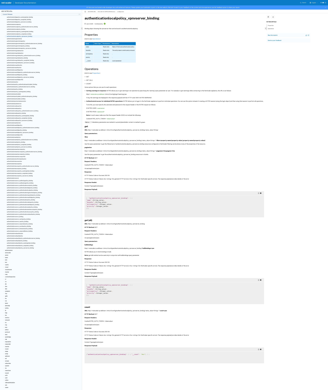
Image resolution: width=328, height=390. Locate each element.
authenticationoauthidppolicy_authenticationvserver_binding (23, 72)
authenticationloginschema (14, 38)
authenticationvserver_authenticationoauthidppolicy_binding (23, 197)
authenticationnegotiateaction (15, 50)
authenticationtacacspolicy (14, 163)
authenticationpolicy (12, 82)
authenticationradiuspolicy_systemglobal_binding (20, 115)
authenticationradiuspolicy (14, 108)
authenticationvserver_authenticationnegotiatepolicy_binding (23, 195)
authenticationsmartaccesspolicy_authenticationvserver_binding (24, 151)
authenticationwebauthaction (15, 233)
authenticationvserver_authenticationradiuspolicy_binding (22, 202)
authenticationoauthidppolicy (15, 70)
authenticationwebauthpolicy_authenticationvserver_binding (23, 238)
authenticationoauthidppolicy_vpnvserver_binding (20, 77)
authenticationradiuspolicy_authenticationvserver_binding (22, 111)
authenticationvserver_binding (15, 216)
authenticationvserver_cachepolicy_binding (18, 219)
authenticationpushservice (14, 103)
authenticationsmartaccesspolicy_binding (18, 154)
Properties (96, 73)
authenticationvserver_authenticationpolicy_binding (21, 200)
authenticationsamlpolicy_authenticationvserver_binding (22, 139)
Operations (96, 39)
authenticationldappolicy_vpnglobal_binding (19, 19)
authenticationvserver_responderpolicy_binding (20, 224)
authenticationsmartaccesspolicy (16, 149)
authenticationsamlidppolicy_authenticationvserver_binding (23, 127)
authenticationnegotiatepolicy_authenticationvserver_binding (23, 55)
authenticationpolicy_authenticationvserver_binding (21, 86)
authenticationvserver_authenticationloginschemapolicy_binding (24, 192)
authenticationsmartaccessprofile (16, 156)
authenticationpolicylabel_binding (16, 98)
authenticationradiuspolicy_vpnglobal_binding (19, 118)
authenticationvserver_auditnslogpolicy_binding (20, 180)
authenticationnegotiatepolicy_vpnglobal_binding (20, 60)
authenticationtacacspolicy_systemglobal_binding (20, 171)
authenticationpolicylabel (14, 94)
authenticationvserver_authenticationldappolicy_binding (22, 187)
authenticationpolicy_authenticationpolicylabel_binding (22, 84)
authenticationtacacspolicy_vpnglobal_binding (19, 173)
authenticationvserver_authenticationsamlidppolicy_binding (23, 204)
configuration (120, 11)
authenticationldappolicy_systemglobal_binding (20, 17)
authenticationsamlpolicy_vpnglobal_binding (19, 144)
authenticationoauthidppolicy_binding (17, 74)
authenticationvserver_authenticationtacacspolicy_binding (23, 212)
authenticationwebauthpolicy (15, 236)
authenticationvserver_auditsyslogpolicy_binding (20, 183)
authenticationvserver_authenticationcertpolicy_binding (22, 185)
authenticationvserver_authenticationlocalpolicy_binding (22, 190)
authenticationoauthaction (14, 67)
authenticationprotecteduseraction (16, 101)
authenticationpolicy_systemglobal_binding (18, 91)
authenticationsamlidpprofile (15, 135)
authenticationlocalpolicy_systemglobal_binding (20, 31)
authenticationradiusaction (14, 106)
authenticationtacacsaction (14, 161)
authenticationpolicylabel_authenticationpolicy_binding (22, 96)
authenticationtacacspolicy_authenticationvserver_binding (23, 166)
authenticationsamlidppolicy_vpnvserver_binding (20, 132)
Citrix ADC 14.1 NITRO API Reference (106, 11)
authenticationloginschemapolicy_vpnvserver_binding (21, 48)
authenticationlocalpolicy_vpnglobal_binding (19, 34)
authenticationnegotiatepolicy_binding (17, 58)
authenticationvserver (13, 178)
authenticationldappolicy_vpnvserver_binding (19, 22)
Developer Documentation (25, 3)
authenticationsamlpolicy (14, 137)
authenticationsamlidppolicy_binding (17, 130)
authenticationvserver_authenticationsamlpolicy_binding (22, 207)
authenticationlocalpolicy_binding (16, 29)
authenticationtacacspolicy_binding (16, 168)
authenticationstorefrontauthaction (16, 159)
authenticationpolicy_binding (15, 89)
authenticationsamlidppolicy (14, 125)
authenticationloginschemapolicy (16, 41)
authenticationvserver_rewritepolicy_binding (19, 226)
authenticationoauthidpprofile (15, 79)
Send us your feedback (274, 40)
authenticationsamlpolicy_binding (16, 142)
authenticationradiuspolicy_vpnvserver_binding (19, 120)
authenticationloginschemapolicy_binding (18, 46)
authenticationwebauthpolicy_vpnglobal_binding (20, 245)
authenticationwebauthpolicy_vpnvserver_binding (20, 248)
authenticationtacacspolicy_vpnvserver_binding (20, 175)
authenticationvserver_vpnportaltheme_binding (19, 231)
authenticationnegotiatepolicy (15, 53)
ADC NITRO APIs (92, 11)
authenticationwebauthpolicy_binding (17, 240)
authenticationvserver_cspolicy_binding (17, 221)
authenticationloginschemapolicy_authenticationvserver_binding (24, 43)
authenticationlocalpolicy (14, 24)
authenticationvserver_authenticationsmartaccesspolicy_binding (24, 209)
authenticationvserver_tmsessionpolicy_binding (20, 228)
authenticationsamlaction (14, 123)
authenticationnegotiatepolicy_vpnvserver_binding (20, 62)
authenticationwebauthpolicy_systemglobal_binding (21, 243)
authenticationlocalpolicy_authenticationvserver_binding (22, 26)
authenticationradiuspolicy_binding (16, 113)
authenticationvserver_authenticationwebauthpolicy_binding (23, 214)
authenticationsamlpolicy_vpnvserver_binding (19, 147)
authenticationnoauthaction (14, 65)
